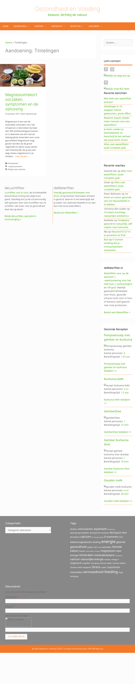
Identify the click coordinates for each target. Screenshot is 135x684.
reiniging (95, 563)
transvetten (76, 572)
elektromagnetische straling (85, 542)
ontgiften (86, 563)
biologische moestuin (99, 533)
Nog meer (94, 26)
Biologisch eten (118, 532)
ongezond (75, 563)
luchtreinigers (124, 283)
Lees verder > (22, 156)
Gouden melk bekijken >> (118, 500)
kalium (74, 551)
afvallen (73, 529)
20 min (125, 493)
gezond (120, 542)
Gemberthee (112, 411)
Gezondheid (20, 26)
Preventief (13, 163)
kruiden (97, 551)
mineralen (86, 555)
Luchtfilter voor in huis (16, 192)
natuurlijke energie (92, 559)
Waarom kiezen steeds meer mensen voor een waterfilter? (117, 121)
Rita (106, 239)
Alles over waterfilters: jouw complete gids (118, 174)
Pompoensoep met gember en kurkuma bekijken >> (115, 367)
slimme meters (119, 563)
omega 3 (115, 559)
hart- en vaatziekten (103, 547)
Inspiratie (56, 26)
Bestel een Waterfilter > (66, 212)
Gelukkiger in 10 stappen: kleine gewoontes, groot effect (117, 110)
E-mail (10, 606)
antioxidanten (85, 528)
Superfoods (113, 567)
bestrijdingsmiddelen (79, 533)
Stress (96, 567)
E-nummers (111, 536)
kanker (82, 551)
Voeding (39, 26)
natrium (75, 559)
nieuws (107, 559)
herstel (117, 547)
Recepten (75, 26)
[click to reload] (18, 622)
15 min (125, 424)
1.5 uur (125, 392)
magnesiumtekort (15, 166)
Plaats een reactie (16, 169)
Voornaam (12, 597)
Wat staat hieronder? (17, 615)
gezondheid (78, 547)
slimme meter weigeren (80, 567)
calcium (85, 536)
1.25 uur (125, 356)
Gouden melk (113, 480)
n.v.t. (126, 389)
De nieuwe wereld (98, 537)
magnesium (108, 551)
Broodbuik (75, 537)
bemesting (111, 529)
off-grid (111, 287)
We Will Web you (95, 648)
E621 (121, 537)
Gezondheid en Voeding (67, 8)
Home (5, 26)
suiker (104, 567)
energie (108, 541)
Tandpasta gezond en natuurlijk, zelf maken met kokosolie (118, 224)
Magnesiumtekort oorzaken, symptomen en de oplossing (21, 101)
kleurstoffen (90, 551)
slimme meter (106, 563)
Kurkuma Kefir (114, 379)
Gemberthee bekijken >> (117, 431)
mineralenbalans (104, 555)
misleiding (118, 556)
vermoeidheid (93, 572)
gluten (90, 547)
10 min (125, 461)
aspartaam (100, 529)
